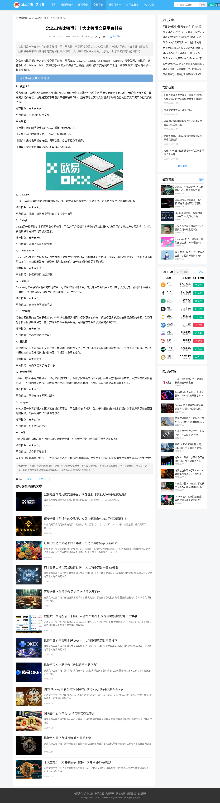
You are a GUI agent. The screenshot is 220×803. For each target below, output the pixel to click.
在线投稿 (141, 793)
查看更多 (182, 166)
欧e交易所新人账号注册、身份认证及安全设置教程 (188, 53)
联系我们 (99, 793)
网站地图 (120, 793)
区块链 (40, 4)
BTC (169, 283)
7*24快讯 (148, 4)
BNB (169, 315)
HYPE (169, 348)
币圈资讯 (83, 4)
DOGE (170, 356)
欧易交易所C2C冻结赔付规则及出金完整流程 (185, 37)
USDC (170, 324)
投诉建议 (131, 793)
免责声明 (110, 793)
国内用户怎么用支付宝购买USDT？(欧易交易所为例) (189, 74)
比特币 (29, 479)
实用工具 (131, 4)
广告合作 (88, 793)
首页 (53, 4)
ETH (169, 291)
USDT (170, 299)
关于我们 (78, 793)
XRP (169, 307)
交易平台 (98, 4)
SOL (169, 332)
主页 (31, 18)
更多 (201, 179)
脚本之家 (27, 4)
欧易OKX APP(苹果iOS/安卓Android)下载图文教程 (188, 58)
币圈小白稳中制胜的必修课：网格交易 (182, 26)
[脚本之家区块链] (16, 5)
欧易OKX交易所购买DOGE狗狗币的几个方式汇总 (187, 42)
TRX (169, 340)
